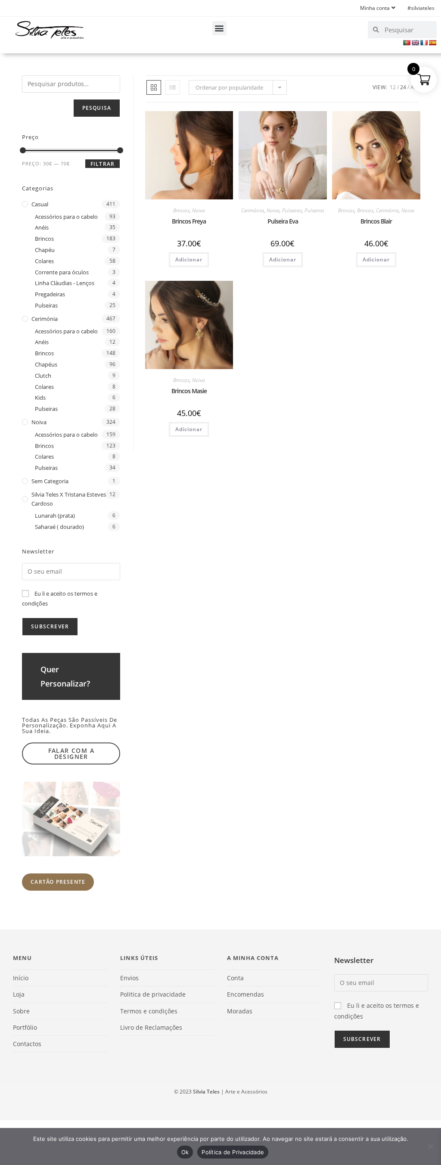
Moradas (239, 1011)
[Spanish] (432, 42)
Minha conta (375, 8)
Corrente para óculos (62, 272)
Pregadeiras (50, 294)
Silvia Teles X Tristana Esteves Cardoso (68, 499)
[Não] (430, 1146)
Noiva (198, 210)
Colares (44, 261)
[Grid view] (153, 87)
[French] (424, 42)
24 (403, 87)
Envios (129, 978)
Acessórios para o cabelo (66, 217)
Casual (39, 204)
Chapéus (46, 364)
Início (20, 978)
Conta (235, 978)
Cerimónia (252, 210)
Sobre (21, 1011)
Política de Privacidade (233, 1152)
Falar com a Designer (71, 753)
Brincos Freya (189, 221)
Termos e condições (148, 1011)
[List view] (172, 87)
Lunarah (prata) (55, 515)
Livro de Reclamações (151, 1027)
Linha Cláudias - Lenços (64, 283)
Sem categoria (49, 481)
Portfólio (25, 1027)
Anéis (42, 227)
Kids (40, 397)
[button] (219, 28)
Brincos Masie (189, 391)
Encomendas (245, 994)
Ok (185, 1152)
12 (393, 87)
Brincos (181, 210)
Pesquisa (97, 108)
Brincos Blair (376, 221)
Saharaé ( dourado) (59, 527)
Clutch (43, 375)
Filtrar (102, 164)
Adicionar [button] (188, 259)
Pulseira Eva (282, 221)
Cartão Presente (58, 881)
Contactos (27, 1044)
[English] (415, 42)
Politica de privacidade (153, 994)
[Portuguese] (406, 42)
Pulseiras (292, 210)
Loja (19, 994)
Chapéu (45, 250)
